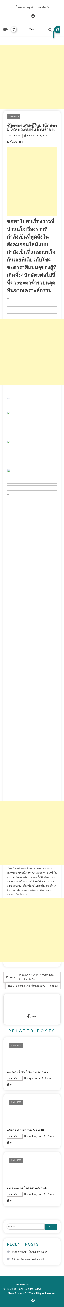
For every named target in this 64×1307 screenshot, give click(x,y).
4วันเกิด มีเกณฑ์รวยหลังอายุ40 (25, 1130)
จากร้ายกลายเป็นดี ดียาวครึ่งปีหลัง (27, 1188)
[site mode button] (13, 29)
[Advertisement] (32, 77)
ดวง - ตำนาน (15, 136)
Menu (32, 29)
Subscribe (56, 32)
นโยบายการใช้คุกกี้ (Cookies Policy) (22, 1289)
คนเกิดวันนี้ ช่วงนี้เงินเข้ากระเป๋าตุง (27, 1072)
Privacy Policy (22, 1284)
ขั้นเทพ (13, 142)
